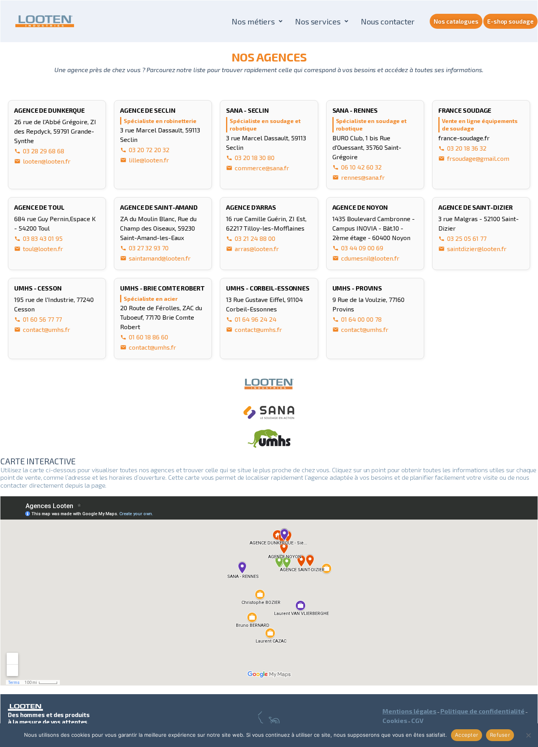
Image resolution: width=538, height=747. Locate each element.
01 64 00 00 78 (361, 319)
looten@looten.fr (46, 161)
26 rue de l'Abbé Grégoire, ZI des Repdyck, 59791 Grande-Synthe (55, 131)
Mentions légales (409, 711)
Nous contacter (388, 21)
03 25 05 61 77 (466, 238)
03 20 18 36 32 (466, 148)
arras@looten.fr (257, 248)
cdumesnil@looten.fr (370, 258)
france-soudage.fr (464, 138)
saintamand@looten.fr (160, 258)
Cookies (394, 720)
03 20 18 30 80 (255, 157)
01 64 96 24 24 (255, 319)
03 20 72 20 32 (149, 149)
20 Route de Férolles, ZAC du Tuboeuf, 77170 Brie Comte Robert (161, 317)
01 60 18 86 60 (148, 337)
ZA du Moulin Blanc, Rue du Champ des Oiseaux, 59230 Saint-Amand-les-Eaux (158, 228)
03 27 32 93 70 (149, 247)
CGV (417, 720)
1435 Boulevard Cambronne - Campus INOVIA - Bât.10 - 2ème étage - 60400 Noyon (373, 228)
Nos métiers (253, 21)
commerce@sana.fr (262, 167)
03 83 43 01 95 (43, 238)
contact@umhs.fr (46, 329)
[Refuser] (528, 735)
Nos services (318, 21)
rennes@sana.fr (363, 177)
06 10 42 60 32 (361, 167)
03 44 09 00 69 (362, 247)
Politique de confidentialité (482, 711)
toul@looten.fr (43, 248)
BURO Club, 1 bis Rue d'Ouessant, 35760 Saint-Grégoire (366, 147)
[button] (257, 21)
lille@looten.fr (149, 160)
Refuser (500, 735)
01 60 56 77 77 (42, 319)
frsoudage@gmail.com (478, 158)
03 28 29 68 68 (43, 151)
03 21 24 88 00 (255, 238)
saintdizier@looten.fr (476, 248)
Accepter (466, 735)
